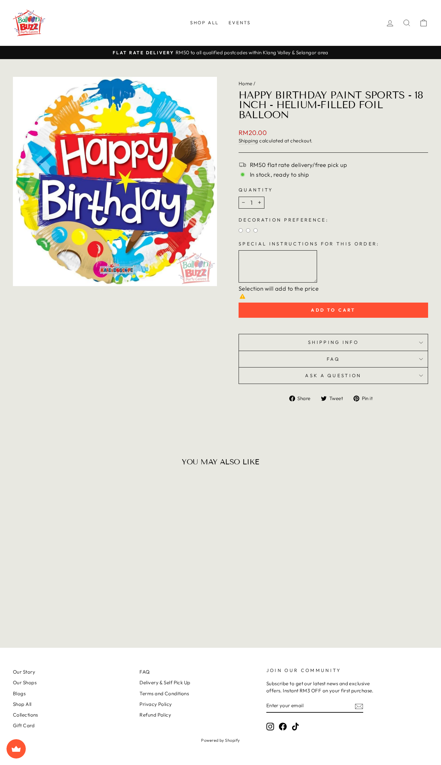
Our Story (24, 672)
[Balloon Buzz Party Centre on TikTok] (295, 726)
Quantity (256, 190)
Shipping (248, 141)
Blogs (19, 693)
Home (245, 83)
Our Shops (24, 682)
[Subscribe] (359, 705)
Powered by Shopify (220, 740)
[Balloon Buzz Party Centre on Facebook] (283, 726)
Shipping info (333, 342)
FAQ (333, 359)
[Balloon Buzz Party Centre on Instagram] (270, 726)
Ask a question (333, 375)
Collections (25, 715)
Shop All (204, 23)
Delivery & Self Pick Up (164, 682)
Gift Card (24, 725)
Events (240, 23)
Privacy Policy (155, 704)
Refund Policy (155, 715)
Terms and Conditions (164, 693)
